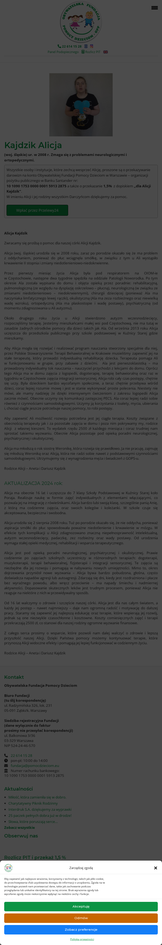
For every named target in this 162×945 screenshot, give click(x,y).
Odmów (81, 918)
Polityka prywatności (82, 939)
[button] (156, 868)
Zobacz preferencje (81, 930)
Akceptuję (81, 906)
